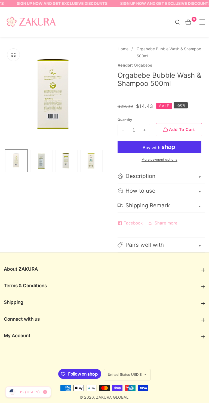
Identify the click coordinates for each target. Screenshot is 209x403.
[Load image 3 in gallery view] (66, 161)
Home (123, 48)
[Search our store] (180, 22)
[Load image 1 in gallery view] (16, 161)
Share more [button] (166, 223)
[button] (161, 245)
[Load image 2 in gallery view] (41, 161)
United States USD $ (125, 375)
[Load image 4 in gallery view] (91, 161)
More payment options (159, 159)
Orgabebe (143, 65)
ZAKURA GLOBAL (112, 397)
